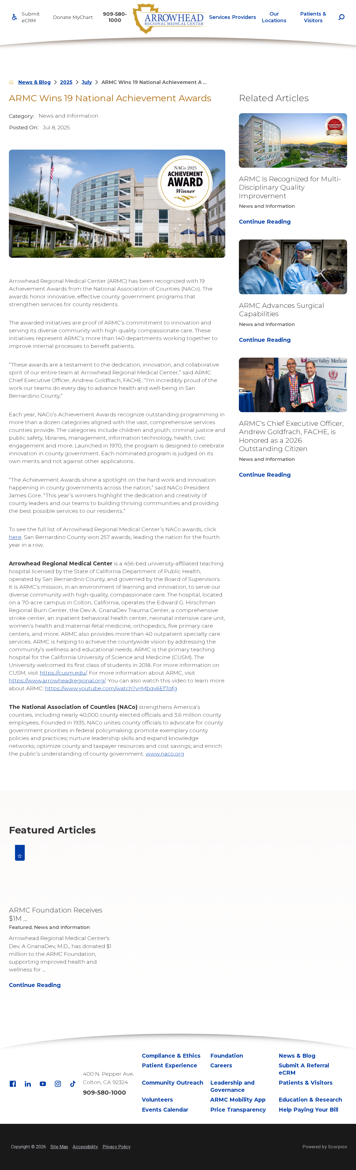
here (15, 537)
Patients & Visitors (313, 17)
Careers (221, 1065)
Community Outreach (172, 1082)
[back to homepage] (11, 82)
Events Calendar (165, 1109)
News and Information (68, 115)
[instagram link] (58, 1084)
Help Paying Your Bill (308, 1109)
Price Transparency (238, 1109)
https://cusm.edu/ (63, 672)
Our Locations (274, 17)
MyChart (83, 17)
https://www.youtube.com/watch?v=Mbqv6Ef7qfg (111, 688)
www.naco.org (165, 753)
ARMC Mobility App (238, 1099)
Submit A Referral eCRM (304, 1069)
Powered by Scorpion (325, 1146)
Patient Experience (169, 1065)
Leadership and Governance (232, 1086)
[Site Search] (341, 17)
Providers (244, 17)
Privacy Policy (116, 1146)
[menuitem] (219, 17)
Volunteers (157, 1099)
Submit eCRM (31, 17)
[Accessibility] (14, 17)
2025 (66, 82)
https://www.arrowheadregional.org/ (57, 680)
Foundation (226, 1055)
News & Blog (34, 82)
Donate (62, 17)
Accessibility (85, 1146)
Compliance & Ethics (171, 1055)
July (87, 82)
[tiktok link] (73, 1084)
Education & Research (310, 1099)
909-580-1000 (115, 17)
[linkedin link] (28, 1084)
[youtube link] (43, 1084)
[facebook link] (13, 1084)
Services (219, 17)
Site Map (59, 1146)
